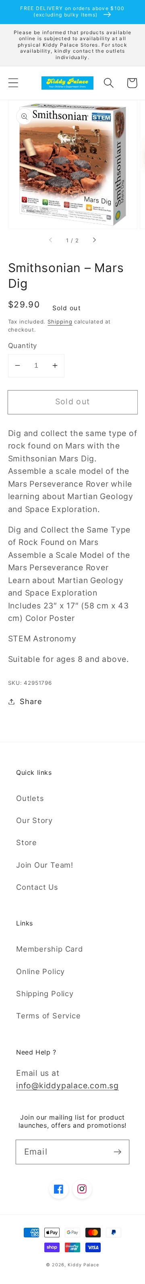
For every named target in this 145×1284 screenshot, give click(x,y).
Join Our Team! (44, 864)
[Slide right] (94, 240)
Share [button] (31, 701)
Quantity (22, 346)
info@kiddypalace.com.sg (67, 1085)
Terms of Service (48, 1015)
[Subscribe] (117, 1151)
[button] (13, 83)
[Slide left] (51, 240)
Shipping (60, 321)
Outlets (30, 798)
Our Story (34, 820)
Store (26, 842)
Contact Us (37, 887)
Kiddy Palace (83, 1265)
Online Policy (40, 971)
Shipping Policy (45, 993)
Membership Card (49, 948)
